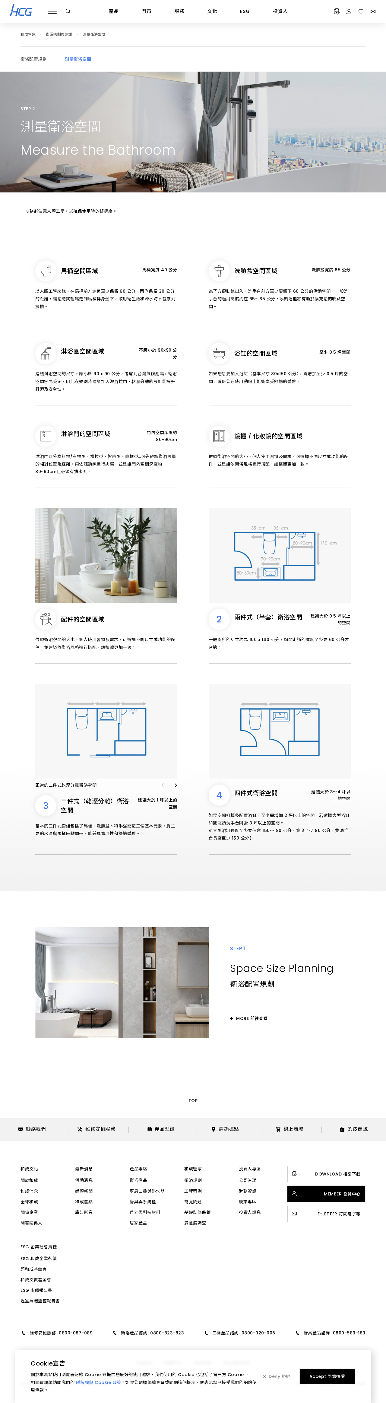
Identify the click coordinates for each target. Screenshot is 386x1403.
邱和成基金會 (34, 1269)
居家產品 (138, 1223)
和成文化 (29, 1169)
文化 (212, 11)
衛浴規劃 (193, 1180)
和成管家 (193, 1169)
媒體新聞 (84, 1191)
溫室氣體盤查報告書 (40, 1301)
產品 (114, 11)
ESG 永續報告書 (36, 1290)
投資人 (280, 11)
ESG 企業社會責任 (39, 1247)
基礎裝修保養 (197, 1212)
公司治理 (247, 1180)
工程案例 (193, 1191)
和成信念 (29, 1191)
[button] (162, 785)
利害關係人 (32, 1223)
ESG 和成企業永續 (39, 1259)
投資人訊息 (250, 1212)
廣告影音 (84, 1212)
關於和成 (29, 1180)
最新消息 (84, 1169)
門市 (146, 11)
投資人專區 (250, 1169)
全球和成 (29, 1202)
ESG (245, 11)
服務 (179, 11)
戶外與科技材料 (145, 1212)
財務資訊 (247, 1191)
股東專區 (247, 1202)
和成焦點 (84, 1202)
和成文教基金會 (36, 1280)
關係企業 (29, 1212)
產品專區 (138, 1169)
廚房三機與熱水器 (147, 1191)
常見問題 (193, 1202)
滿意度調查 (195, 1223)
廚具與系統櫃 (143, 1202)
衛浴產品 (138, 1180)
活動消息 (84, 1180)
